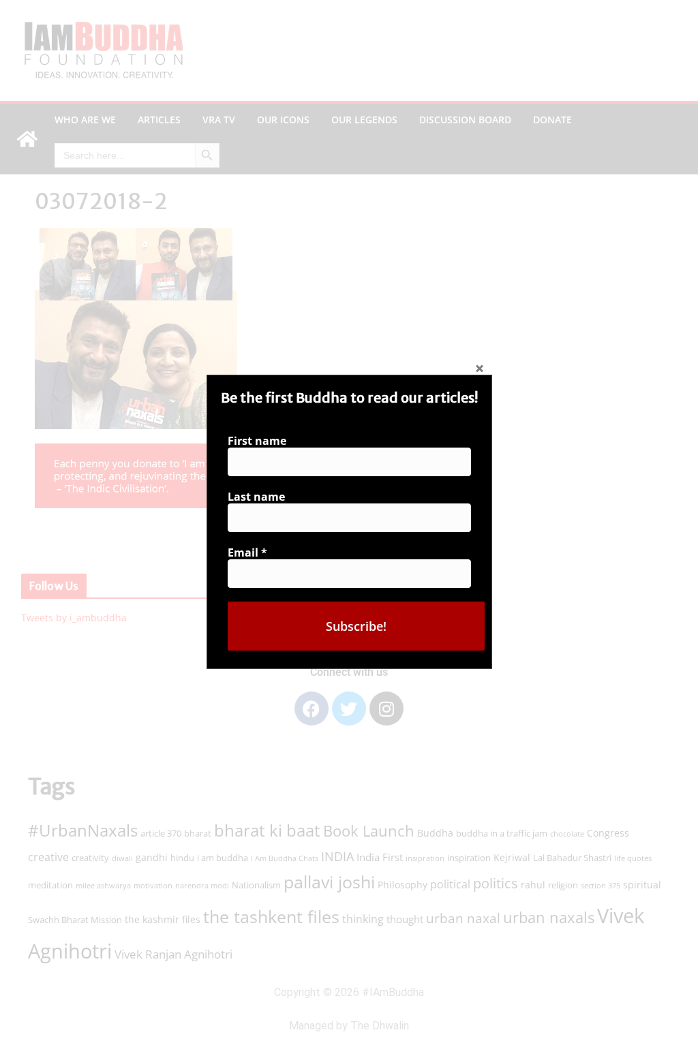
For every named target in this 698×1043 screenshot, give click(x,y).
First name (257, 441)
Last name (256, 496)
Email (247, 552)
